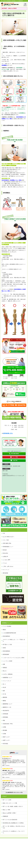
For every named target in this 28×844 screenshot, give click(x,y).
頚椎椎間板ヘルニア (7, 677)
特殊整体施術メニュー (8, 546)
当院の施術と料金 (7, 543)
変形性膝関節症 (6, 636)
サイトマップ (6, 569)
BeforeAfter (5, 553)
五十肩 (4, 694)
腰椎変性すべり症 (7, 707)
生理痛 (4, 727)
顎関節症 (5, 667)
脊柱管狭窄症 (6, 710)
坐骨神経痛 (5, 713)
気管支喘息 (5, 743)
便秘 (4, 720)
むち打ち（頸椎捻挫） (8, 674)
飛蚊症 (4, 629)
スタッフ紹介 (6, 540)
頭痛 (4, 664)
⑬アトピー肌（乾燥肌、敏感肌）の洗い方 (13, 806)
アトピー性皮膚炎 (7, 626)
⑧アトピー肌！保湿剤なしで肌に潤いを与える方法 (14, 827)
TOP (4, 533)
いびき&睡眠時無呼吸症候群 (9, 632)
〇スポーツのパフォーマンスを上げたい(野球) (13, 657)
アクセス (5, 563)
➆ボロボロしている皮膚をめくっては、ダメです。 (13, 832)
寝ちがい (5, 670)
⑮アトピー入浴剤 (7, 799)
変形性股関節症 (6, 651)
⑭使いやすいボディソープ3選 (10, 803)
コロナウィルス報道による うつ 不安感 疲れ (14, 640)
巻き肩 (4, 687)
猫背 (4, 690)
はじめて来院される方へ (8, 536)
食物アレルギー (6, 736)
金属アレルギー (6, 740)
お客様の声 (5, 556)
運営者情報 (5, 573)
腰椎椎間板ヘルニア (7, 703)
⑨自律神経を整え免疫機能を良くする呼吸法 (13, 823)
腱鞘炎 (4, 700)
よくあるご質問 (6, 559)
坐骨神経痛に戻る (8, 433)
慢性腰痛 (5, 730)
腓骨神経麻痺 (6, 654)
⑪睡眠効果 (5, 816)
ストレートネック (7, 680)
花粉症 (4, 647)
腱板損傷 (5, 697)
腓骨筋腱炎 (5, 717)
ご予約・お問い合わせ (8, 566)
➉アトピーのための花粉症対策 (10, 819)
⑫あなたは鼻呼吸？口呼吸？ (10, 813)
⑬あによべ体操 (7, 809)
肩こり (4, 684)
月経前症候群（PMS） (8, 723)
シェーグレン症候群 (7, 661)
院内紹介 (5, 549)
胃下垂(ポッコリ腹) (7, 644)
